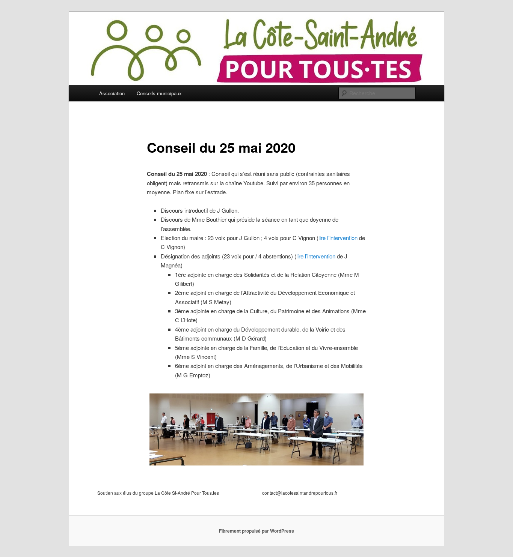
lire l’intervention (338, 238)
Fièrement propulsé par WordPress (256, 530)
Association (112, 93)
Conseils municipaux (159, 93)
